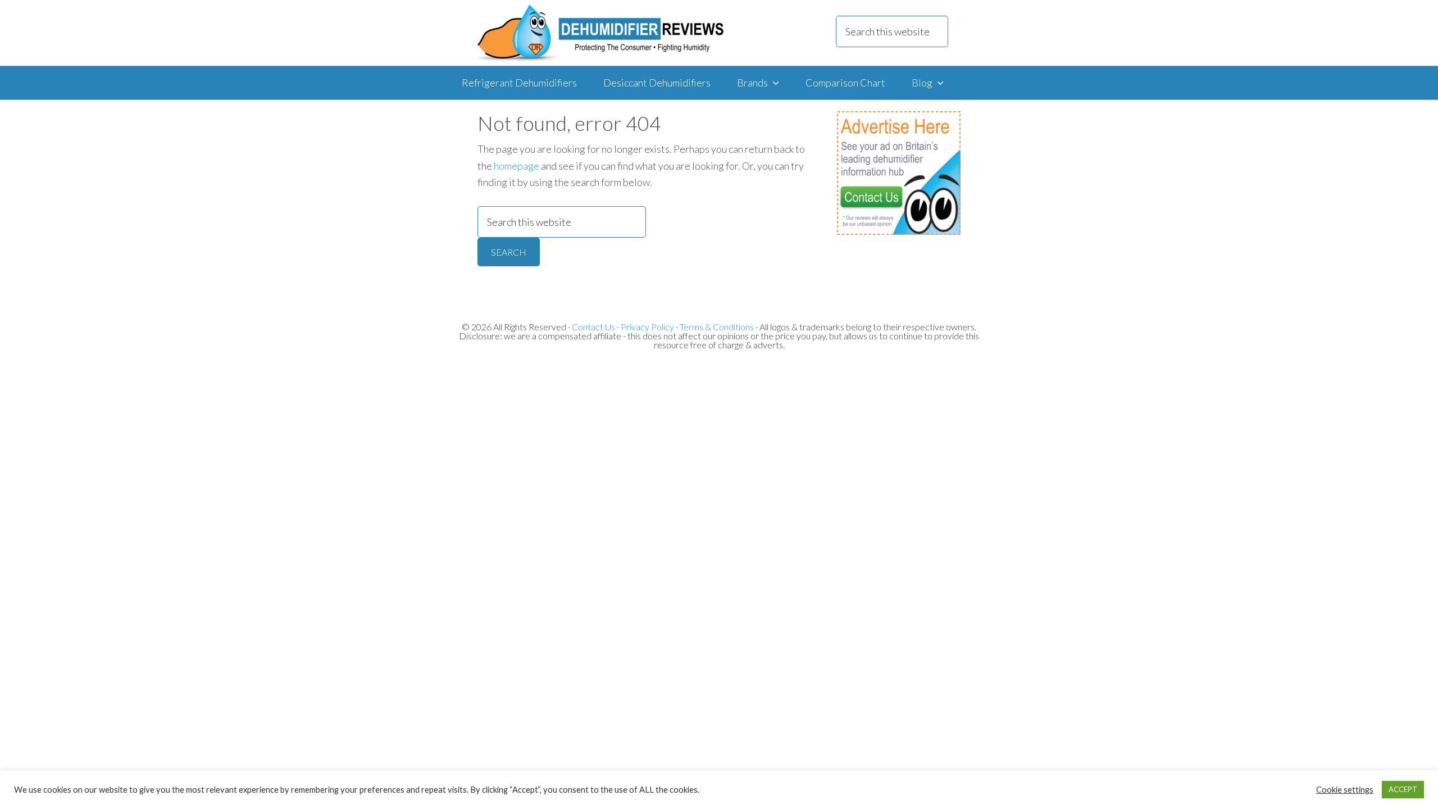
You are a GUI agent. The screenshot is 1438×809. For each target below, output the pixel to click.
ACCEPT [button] (1403, 789)
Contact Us (593, 326)
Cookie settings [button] (1344, 789)
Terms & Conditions (717, 326)
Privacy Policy (647, 326)
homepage (516, 166)
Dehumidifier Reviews (600, 32)
